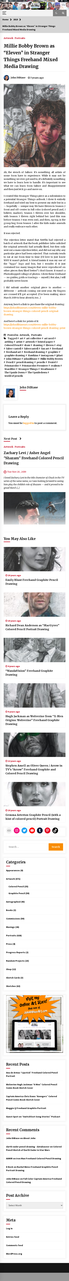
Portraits (20, 38)
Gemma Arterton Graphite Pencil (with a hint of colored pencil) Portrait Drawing (33, 816)
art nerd (49, 338)
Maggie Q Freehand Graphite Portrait (26, 1108)
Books (9, 910)
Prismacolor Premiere (35, 365)
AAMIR (9, 1158)
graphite (53, 352)
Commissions (13, 918)
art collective (33, 338)
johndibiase (30, 358)
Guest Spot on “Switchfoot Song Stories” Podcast (33, 1116)
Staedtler (9, 369)
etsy (58, 345)
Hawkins (33, 355)
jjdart (59, 355)
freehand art (13, 352)
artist (19, 341)
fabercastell (31, 348)
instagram (47, 355)
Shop (9, 969)
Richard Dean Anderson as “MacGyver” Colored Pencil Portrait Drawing (32, 627)
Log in (9, 1228)
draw (27, 345)
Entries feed (12, 1236)
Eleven (50, 345)
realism (55, 365)
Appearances (13, 870)
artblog (8, 341)
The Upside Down (14, 372)
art (21, 338)
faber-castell (13, 348)
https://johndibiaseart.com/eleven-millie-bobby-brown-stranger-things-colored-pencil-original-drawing (31, 311)
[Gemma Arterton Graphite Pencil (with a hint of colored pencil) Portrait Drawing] (34, 794)
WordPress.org (14, 1253)
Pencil (9, 362)
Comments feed (14, 1245)
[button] (56, 13)
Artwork (8, 38)
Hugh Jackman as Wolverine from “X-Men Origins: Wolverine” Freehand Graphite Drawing (34, 720)
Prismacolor (11, 365)
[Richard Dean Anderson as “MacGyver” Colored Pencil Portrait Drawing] (34, 604)
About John (29, 1138)
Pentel (52, 362)
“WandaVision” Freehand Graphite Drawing (29, 672)
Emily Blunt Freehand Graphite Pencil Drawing (31, 581)
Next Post (10, 438)
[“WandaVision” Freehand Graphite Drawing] (34, 650)
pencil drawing (25, 362)
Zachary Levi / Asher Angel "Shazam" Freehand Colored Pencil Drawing (34, 458)
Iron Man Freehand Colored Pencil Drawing (38, 1158)
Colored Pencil (12, 345)
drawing (38, 345)
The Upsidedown (37, 372)
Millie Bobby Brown (51, 358)
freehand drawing (34, 352)
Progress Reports (15, 952)
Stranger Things (28, 369)
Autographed (13, 901)
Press (9, 943)
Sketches (11, 986)
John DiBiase (13, 358)
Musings (10, 927)
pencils (41, 362)
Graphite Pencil (17, 893)
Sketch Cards (13, 977)
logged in (28, 423)
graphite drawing (14, 355)
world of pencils (13, 375)
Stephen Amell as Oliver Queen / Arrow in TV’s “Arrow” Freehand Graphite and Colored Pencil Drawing (33, 769)
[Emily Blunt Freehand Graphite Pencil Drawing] (34, 559)
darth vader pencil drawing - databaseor (27, 1146)
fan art (45, 348)
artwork (30, 341)
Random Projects (15, 960)
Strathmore (47, 369)
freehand (57, 348)
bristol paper (45, 341)
